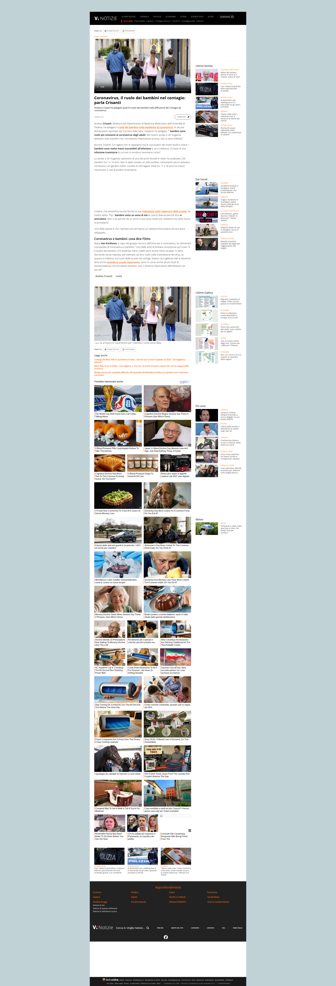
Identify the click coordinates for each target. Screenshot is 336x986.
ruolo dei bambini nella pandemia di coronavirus (145, 127)
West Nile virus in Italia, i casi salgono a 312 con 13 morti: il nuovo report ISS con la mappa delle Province (141, 367)
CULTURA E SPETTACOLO (230, 70)
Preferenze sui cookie (148, 983)
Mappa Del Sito (177, 928)
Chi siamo (110, 983)
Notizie (105, 927)
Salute (134, 897)
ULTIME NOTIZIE (128, 17)
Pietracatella (140, 21)
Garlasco (150, 21)
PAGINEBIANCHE (174, 980)
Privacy (126, 983)
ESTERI (183, 17)
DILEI (193, 980)
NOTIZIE (108, 18)
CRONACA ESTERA (227, 239)
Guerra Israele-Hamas (218, 902)
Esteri (172, 892)
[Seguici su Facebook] (166, 938)
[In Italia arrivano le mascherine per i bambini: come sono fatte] (142, 314)
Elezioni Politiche (177, 902)
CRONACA (144, 17)
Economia (212, 892)
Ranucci (200, 21)
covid (119, 276)
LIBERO (121, 980)
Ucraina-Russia (138, 902)
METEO (223, 523)
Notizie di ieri (99, 905)
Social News (213, 897)
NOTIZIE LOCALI (100, 866)
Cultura (96, 897)
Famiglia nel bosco (163, 21)
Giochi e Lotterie (177, 897)
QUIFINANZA (209, 980)
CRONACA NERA (227, 451)
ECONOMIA (171, 17)
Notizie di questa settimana (105, 908)
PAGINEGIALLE (138, 980)
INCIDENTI (224, 183)
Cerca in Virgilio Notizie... (130, 927)
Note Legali (119, 983)
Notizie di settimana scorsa (105, 911)
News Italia (237, 928)
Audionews (225, 16)
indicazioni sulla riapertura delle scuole (164, 211)
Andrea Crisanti (103, 276)
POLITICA (157, 17)
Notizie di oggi (100, 902)
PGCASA (164, 980)
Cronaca (97, 892)
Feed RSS (160, 928)
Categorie (195, 928)
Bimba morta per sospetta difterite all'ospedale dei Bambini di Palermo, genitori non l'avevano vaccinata (141, 373)
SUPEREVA (229, 980)
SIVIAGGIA (200, 980)
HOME (96, 36)
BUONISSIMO (219, 980)
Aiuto (159, 983)
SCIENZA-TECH (197, 17)
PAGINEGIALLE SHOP (152, 980)
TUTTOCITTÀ (186, 980)
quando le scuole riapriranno (123, 262)
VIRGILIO (128, 980)
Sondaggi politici (188, 21)
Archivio (210, 928)
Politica (134, 892)
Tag (223, 928)
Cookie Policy (135, 983)
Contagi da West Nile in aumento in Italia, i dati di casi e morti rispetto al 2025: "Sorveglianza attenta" (139, 361)
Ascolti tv (176, 21)
